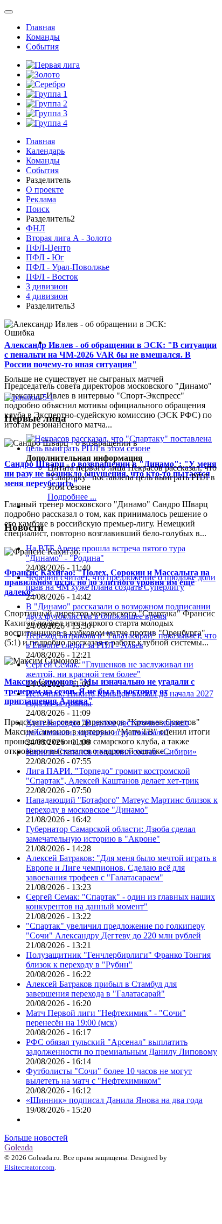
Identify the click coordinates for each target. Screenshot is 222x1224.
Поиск (38, 209)
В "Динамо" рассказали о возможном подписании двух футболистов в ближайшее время (118, 611)
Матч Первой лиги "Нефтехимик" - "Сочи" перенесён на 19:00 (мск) (106, 1017)
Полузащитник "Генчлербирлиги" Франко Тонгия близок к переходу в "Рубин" (118, 959)
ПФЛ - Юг (45, 257)
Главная (40, 27)
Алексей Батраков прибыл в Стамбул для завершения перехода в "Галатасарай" (101, 988)
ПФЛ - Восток (52, 276)
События (42, 46)
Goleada (18, 1147)
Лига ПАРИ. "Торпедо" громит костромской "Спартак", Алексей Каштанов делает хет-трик (112, 775)
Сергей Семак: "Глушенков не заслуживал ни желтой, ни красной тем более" (109, 669)
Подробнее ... (71, 496)
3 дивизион (47, 286)
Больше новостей (36, 1137)
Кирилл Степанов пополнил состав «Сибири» (111, 751)
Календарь (45, 150)
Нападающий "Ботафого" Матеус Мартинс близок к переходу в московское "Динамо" (122, 804)
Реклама (41, 199)
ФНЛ (35, 228)
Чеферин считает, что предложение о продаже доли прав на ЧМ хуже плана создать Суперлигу (121, 582)
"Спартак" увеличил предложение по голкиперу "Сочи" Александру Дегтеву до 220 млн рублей (115, 930)
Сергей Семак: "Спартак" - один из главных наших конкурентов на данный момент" (120, 901)
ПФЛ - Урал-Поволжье (67, 267)
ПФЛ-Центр (48, 247)
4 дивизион (47, 296)
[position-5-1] (29, 397)
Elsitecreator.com (29, 1167)
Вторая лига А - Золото (69, 238)
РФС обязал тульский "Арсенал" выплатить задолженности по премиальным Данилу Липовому (121, 1046)
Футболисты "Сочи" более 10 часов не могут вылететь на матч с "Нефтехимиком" (109, 1075)
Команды (43, 36)
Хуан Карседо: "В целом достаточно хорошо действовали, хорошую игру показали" (107, 727)
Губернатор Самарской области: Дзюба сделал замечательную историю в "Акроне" (111, 833)
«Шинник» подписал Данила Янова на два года (114, 1100)
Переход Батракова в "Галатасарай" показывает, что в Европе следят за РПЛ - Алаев (121, 640)
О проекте (45, 189)
